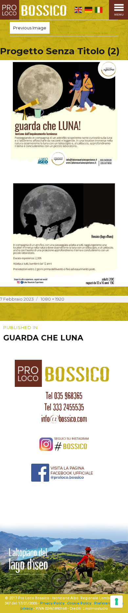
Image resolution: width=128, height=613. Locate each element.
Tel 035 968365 (64, 395)
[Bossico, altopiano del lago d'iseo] (34, 10)
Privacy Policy (52, 603)
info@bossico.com (64, 418)
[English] (78, 9)
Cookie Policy (79, 603)
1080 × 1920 (52, 299)
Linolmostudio (95, 608)
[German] (88, 9)
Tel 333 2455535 (64, 407)
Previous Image (29, 27)
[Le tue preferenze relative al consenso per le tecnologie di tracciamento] (116, 601)
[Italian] (98, 9)
